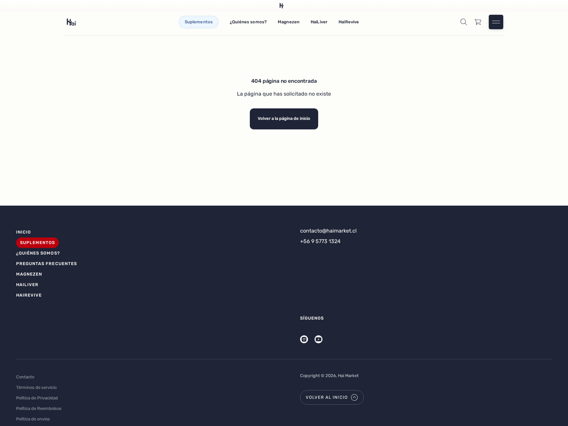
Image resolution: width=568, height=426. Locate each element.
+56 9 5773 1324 (320, 241)
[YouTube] (318, 339)
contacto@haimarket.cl (328, 231)
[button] (464, 22)
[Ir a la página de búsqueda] (464, 22)
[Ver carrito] (478, 22)
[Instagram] (304, 339)
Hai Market (348, 375)
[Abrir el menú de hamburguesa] (496, 22)
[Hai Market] (71, 22)
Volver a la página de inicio (284, 118)
